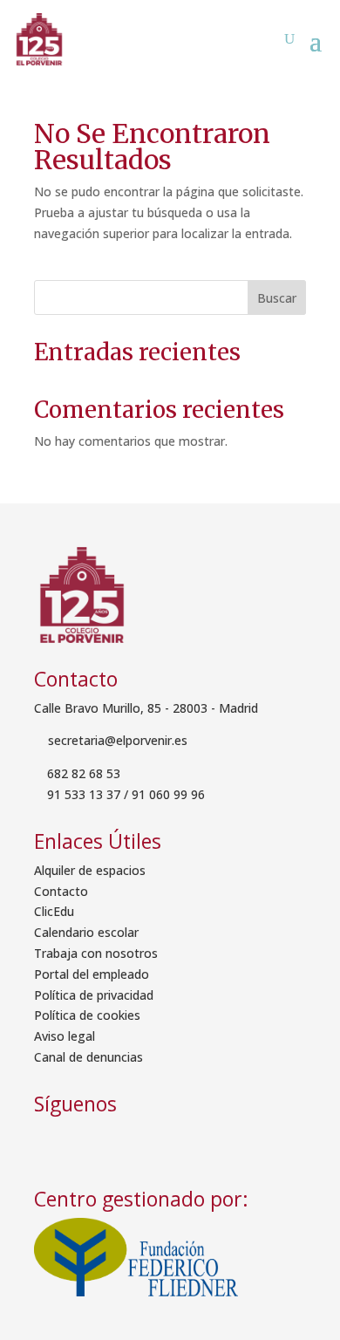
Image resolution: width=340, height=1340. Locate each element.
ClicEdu (54, 911)
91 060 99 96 (168, 794)
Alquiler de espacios (90, 870)
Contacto (61, 891)
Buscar (276, 298)
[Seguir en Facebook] (53, 1142)
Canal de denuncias (88, 1057)
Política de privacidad (93, 995)
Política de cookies (87, 1015)
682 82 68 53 (83, 773)
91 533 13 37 (83, 794)
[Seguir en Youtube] (142, 1142)
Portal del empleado (91, 974)
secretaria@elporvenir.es (115, 740)
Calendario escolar (86, 932)
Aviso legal (64, 1036)
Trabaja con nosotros (96, 953)
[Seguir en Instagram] (100, 1142)
